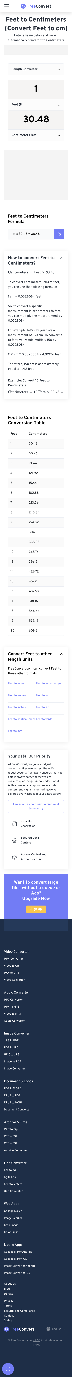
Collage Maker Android (18, 1252)
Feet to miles (16, 683)
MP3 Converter (13, 1000)
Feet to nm (42, 695)
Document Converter (17, 1109)
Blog (7, 1289)
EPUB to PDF (12, 1095)
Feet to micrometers (49, 683)
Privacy (8, 1301)
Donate (8, 1294)
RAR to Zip (11, 1129)
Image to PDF (12, 1061)
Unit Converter (13, 1191)
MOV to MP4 (11, 973)
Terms (8, 1306)
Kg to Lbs (10, 1177)
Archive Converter (15, 1150)
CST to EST (10, 1143)
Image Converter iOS (17, 1273)
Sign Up (36, 909)
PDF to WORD (12, 1088)
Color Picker (11, 1232)
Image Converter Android (20, 1266)
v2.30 (36, 1340)
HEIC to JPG (11, 1054)
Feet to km (42, 707)
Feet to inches (17, 707)
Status (8, 1320)
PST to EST (10, 1136)
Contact (9, 1316)
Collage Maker (13, 1211)
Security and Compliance (19, 1311)
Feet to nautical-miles (22, 719)
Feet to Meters (13, 1184)
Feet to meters (17, 695)
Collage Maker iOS (15, 1259)
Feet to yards (44, 719)
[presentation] (31, 272)
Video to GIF (12, 966)
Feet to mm (15, 731)
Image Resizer (13, 1218)
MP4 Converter (13, 959)
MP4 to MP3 (11, 1007)
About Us (10, 1284)
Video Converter (14, 980)
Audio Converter (14, 1021)
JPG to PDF (11, 1040)
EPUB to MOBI (13, 1102)
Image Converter (14, 1068)
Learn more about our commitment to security (36, 806)
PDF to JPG (11, 1047)
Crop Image (11, 1225)
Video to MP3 (12, 1014)
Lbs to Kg (10, 1170)
